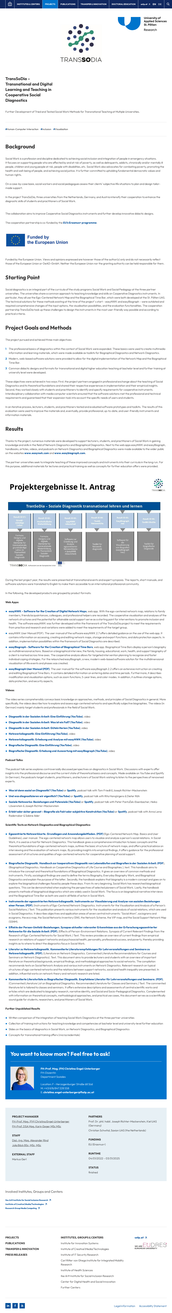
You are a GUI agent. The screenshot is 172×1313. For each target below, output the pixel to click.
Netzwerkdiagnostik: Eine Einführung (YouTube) (38, 733)
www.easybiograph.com (69, 453)
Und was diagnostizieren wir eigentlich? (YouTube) (39, 796)
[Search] (168, 4)
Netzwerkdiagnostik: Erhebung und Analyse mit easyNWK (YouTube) (51, 739)
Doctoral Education (124, 4)
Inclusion (46, 129)
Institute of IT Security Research (79, 1254)
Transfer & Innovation (93, 4)
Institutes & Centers (28, 4)
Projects (50, 4)
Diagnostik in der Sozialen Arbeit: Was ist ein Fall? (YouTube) (45, 722)
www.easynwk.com (36, 453)
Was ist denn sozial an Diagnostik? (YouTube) (36, 790)
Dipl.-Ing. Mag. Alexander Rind (30, 1140)
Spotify (71, 790)
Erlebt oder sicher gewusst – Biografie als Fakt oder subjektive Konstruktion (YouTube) (61, 811)
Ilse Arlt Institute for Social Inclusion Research (26, 1200)
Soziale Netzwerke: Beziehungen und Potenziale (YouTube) (45, 801)
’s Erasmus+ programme (82, 222)
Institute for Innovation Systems (79, 1243)
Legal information (124, 1306)
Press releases (16, 1254)
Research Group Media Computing (21, 1208)
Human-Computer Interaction (22, 129)
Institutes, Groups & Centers (82, 1237)
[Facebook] (15, 1305)
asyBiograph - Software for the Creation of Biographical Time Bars (51, 647)
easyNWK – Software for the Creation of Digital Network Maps (48, 611)
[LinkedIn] (8, 1305)
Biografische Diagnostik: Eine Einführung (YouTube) (40, 745)
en (154, 4)
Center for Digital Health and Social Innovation (88, 1281)
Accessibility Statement (153, 1306)
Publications (67, 4)
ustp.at (144, 4)
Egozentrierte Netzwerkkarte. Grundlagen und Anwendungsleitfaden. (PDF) (56, 834)
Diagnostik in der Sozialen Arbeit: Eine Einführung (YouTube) (46, 716)
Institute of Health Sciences (77, 1270)
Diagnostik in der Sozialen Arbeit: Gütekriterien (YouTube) (44, 728)
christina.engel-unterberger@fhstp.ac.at (68, 1092)
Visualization (61, 129)
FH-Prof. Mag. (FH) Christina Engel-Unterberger (70, 1068)
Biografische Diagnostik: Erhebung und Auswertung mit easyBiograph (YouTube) (58, 751)
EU (65, 222)
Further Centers (70, 1287)
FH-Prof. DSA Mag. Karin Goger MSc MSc (36, 1126)
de (160, 4)
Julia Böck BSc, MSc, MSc (26, 1145)
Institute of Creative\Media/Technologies (24, 1204)
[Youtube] (22, 1305)
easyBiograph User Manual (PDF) (29, 669)
